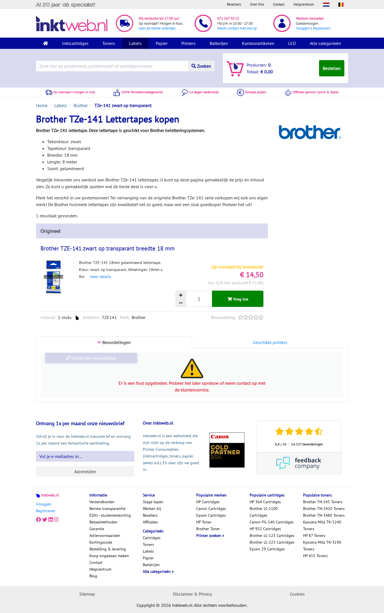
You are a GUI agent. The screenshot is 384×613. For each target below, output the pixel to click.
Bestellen (332, 68)
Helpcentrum (303, 4)
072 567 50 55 (228, 18)
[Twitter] (44, 519)
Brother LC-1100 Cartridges (264, 512)
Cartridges (152, 537)
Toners (108, 43)
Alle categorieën (325, 43)
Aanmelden (85, 471)
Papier (162, 43)
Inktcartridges (75, 43)
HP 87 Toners (314, 535)
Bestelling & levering (107, 549)
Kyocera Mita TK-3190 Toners (322, 546)
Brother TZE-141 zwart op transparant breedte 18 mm (107, 248)
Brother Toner (208, 528)
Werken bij (152, 508)
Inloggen (303, 28)
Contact (278, 4)
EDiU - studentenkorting (110, 515)
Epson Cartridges (211, 515)
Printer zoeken (209, 535)
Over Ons (257, 4)
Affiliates (150, 522)
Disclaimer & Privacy (192, 594)
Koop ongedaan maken (109, 555)
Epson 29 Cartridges (267, 549)
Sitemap (87, 594)
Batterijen (219, 43)
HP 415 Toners (315, 555)
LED (292, 43)
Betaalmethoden (103, 522)
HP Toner (203, 522)
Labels (135, 43)
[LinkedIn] (50, 519)
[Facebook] (38, 519)
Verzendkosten (101, 501)
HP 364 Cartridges (265, 501)
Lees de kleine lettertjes (157, 28)
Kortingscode (100, 542)
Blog (93, 575)
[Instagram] (56, 519)
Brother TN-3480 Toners (324, 515)
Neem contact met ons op (237, 28)
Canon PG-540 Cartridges (271, 522)
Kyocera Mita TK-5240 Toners (322, 525)
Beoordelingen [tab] (116, 342)
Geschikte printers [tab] (270, 342)
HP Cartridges (208, 501)
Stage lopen (153, 501)
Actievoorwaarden (104, 535)
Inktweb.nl (50, 495)
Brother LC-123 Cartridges (272, 535)
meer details (100, 276)
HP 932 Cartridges (265, 528)
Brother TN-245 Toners (322, 501)
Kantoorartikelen (258, 43)
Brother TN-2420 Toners (324, 508)
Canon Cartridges (211, 508)
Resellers (234, 4)
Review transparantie (107, 508)
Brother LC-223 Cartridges (272, 542)
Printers (188, 43)
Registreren (321, 28)
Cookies (297, 594)
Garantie (96, 528)
